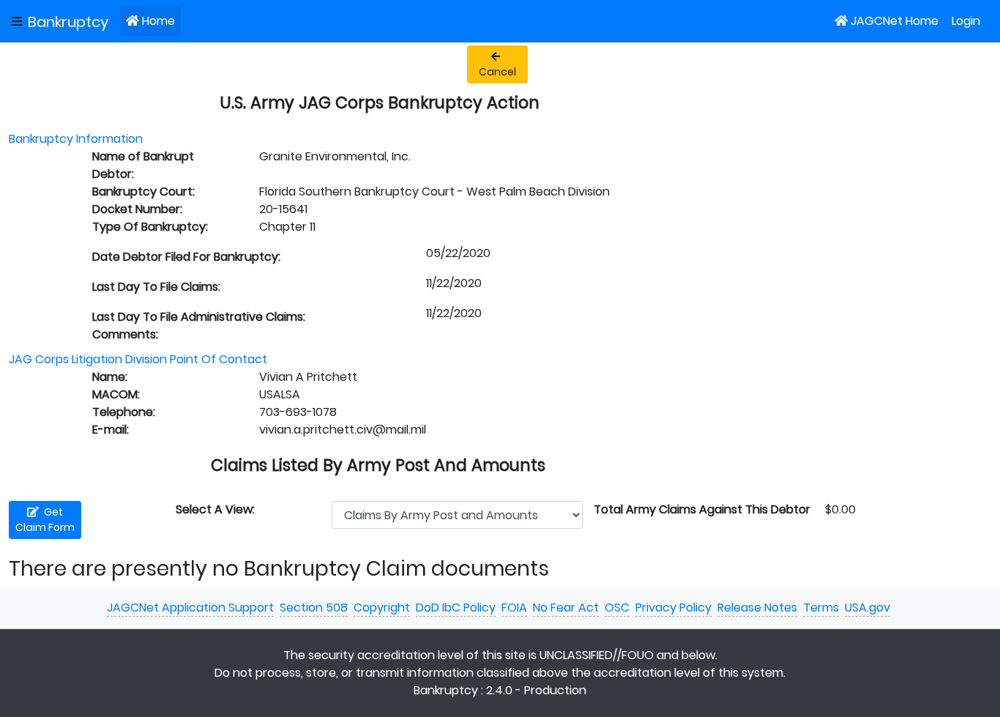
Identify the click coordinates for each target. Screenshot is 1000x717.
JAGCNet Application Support (190, 607)
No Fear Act (566, 607)
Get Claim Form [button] (45, 520)
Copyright (382, 607)
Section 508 (314, 607)
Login (966, 20)
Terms (821, 607)
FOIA (514, 607)
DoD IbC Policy (456, 607)
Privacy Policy (673, 607)
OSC (617, 607)
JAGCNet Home (895, 20)
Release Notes (757, 607)
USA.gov (867, 607)
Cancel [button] (497, 71)
